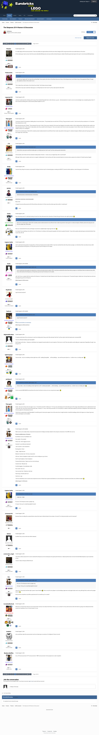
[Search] (95, 15)
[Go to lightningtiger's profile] (9, 360)
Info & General (13, 18)
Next (28, 43)
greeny (9, 188)
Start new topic (78, 37)
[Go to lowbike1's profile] (9, 636)
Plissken (8, 49)
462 (9, 278)
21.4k (9, 369)
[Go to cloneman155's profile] (9, 518)
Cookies (55, 731)
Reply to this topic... (15, 686)
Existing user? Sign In (84, 1)
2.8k (9, 111)
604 (9, 304)
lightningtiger (9, 354)
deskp (8, 166)
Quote (20, 67)
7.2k (9, 393)
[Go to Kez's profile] (9, 434)
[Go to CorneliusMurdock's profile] (9, 609)
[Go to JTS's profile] (9, 148)
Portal (4, 15)
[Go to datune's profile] (9, 538)
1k (9, 443)
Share (83, 32)
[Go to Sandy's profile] (9, 218)
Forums (9, 15)
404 (9, 570)
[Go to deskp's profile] (9, 171)
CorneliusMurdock (9, 604)
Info (24, 15)
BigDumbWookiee (9, 334)
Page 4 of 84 (35, 43)
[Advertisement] (49, 719)
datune (9, 533)
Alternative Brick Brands (29, 18)
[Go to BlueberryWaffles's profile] (9, 658)
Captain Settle (9, 242)
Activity (14, 15)
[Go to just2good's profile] (9, 384)
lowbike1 (8, 631)
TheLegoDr (9, 118)
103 (9, 349)
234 (9, 202)
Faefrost (8, 311)
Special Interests (40, 18)
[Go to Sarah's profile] (9, 268)
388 (9, 63)
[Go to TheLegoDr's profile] (9, 123)
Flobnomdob (8, 72)
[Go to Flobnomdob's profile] (9, 77)
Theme (44, 731)
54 (9, 528)
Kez (9, 429)
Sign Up (94, 1)
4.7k (9, 181)
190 (9, 646)
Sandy (9, 213)
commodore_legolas (9, 554)
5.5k (9, 133)
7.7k (9, 618)
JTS (9, 143)
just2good (9, 379)
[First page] (4, 44)
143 (9, 158)
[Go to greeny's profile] (9, 193)
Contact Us (49, 731)
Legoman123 (8, 97)
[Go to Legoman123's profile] (9, 102)
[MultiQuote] (16, 67)
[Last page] (30, 44)
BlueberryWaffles (8, 653)
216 (9, 87)
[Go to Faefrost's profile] (9, 316)
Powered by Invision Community (49, 733)
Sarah (8, 263)
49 (9, 548)
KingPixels (9, 289)
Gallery (20, 15)
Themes (20, 18)
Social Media (30, 15)
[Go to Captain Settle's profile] (9, 247)
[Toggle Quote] (17, 76)
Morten (10, 31)
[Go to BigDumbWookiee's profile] (9, 339)
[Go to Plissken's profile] (9, 54)
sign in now (31, 681)
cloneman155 (9, 513)
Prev (7, 43)
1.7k (9, 256)
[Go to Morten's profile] (4, 32)
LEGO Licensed (18, 32)
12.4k (9, 228)
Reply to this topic (90, 37)
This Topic (90, 15)
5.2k (9, 326)
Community (49, 18)
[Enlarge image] (74, 216)
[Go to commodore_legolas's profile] (9, 560)
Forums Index (4, 18)
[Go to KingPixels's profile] (9, 295)
